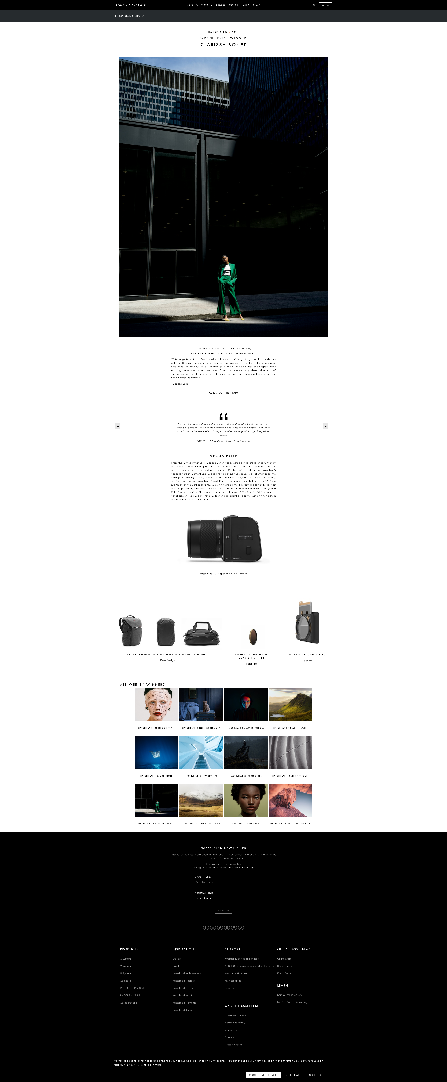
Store (325, 5)
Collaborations (128, 1002)
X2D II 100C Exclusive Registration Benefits (249, 966)
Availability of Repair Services (242, 958)
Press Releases (233, 1044)
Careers (229, 1037)
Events (176, 966)
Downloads (231, 988)
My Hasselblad (233, 980)
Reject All (293, 1075)
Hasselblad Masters (184, 980)
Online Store (284, 958)
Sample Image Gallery (289, 994)
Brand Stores (284, 966)
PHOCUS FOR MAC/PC (133, 988)
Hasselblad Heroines (184, 995)
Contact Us (231, 1029)
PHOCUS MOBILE (130, 995)
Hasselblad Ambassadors (187, 973)
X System (125, 958)
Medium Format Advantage (293, 1002)
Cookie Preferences (306, 1060)
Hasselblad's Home (183, 988)
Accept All (317, 1075)
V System (125, 966)
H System (125, 973)
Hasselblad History (235, 1015)
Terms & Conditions (222, 867)
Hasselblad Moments (184, 1002)
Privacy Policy (246, 867)
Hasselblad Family (235, 1022)
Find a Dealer (284, 973)
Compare (125, 980)
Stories (177, 958)
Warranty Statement (237, 973)
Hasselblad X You (182, 1010)
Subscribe (223, 910)
